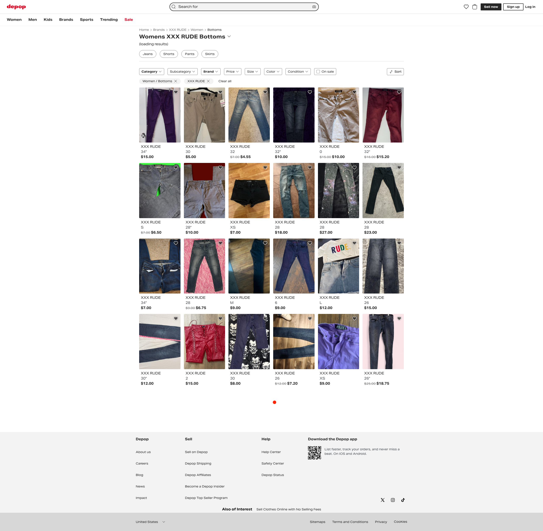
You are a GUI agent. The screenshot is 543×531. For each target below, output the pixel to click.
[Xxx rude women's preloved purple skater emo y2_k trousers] (160, 115)
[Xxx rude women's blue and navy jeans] (249, 115)
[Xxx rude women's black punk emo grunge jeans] (383, 190)
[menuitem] (14, 20)
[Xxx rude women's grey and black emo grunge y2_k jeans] (204, 190)
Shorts (168, 54)
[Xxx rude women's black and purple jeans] (294, 266)
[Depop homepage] (16, 6)
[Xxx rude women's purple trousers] (338, 341)
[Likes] (466, 7)
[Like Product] (176, 92)
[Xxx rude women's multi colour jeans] (338, 190)
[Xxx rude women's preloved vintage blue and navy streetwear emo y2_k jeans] (204, 266)
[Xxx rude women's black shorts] (249, 190)
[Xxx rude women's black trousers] (249, 266)
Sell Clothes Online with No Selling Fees (288, 509)
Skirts (210, 54)
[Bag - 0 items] (474, 7)
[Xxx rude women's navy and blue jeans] (160, 190)
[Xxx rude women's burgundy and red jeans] (383, 115)
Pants (190, 54)
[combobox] (244, 7)
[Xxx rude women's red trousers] (204, 341)
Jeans (148, 54)
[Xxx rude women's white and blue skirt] (338, 266)
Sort (398, 71)
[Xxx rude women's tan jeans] (338, 115)
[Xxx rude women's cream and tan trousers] (204, 115)
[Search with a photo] (314, 7)
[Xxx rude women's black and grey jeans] (383, 266)
